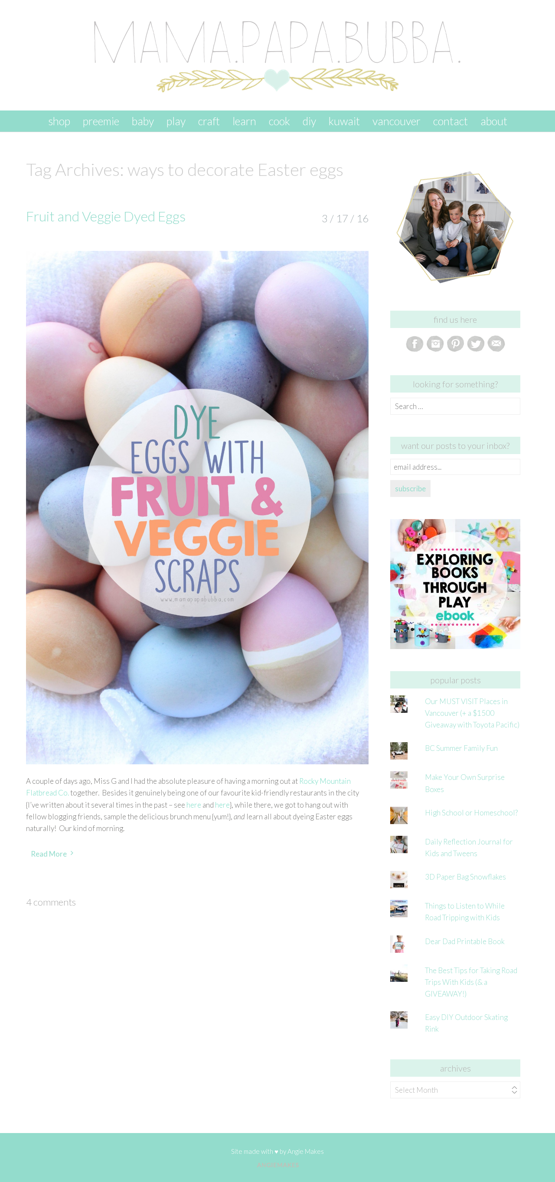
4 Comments (51, 902)
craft (209, 120)
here (193, 804)
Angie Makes (305, 1151)
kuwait (344, 120)
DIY (309, 120)
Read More (49, 853)
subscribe (410, 488)
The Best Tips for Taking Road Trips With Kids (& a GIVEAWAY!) (471, 982)
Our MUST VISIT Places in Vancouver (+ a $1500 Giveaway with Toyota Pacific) (472, 713)
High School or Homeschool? (471, 812)
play (176, 120)
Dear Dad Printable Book (465, 941)
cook (279, 120)
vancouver (396, 120)
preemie (101, 120)
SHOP (59, 120)
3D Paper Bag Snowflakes (465, 876)
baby (143, 120)
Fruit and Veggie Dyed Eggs (106, 216)
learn (244, 120)
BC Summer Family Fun (461, 748)
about (493, 120)
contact (450, 120)
